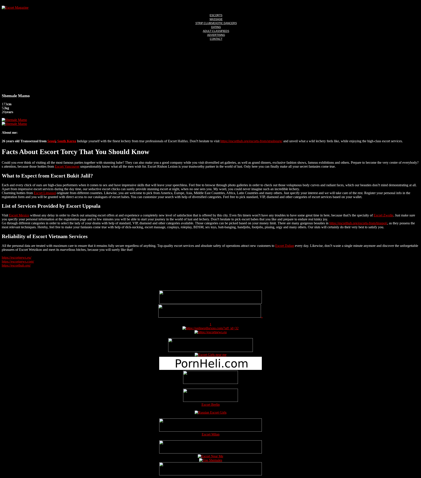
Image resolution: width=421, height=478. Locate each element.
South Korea (66, 141)
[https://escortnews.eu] (210, 332)
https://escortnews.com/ (18, 261)
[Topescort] (210, 452)
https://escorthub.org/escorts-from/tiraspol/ (358, 223)
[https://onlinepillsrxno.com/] (210, 328)
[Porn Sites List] (210, 369)
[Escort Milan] (210, 430)
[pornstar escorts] (209, 316)
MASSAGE (216, 19)
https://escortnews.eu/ (16, 257)
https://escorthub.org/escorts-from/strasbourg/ (251, 141)
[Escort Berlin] (210, 396)
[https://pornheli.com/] (210, 351)
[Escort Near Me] (210, 456)
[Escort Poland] (210, 302)
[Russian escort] (211, 412)
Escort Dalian (284, 246)
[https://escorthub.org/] (210, 378)
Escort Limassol (45, 193)
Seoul (51, 141)
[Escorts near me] (211, 355)
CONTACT (216, 38)
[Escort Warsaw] (210, 474)
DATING (216, 27)
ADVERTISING (216, 35)
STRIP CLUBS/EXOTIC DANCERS (216, 23)
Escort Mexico (19, 215)
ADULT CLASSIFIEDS (216, 31)
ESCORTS (216, 15)
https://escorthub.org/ (16, 265)
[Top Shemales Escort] (210, 460)
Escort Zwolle (383, 215)
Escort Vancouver (67, 166)
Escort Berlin (211, 404)
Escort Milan (210, 434)
